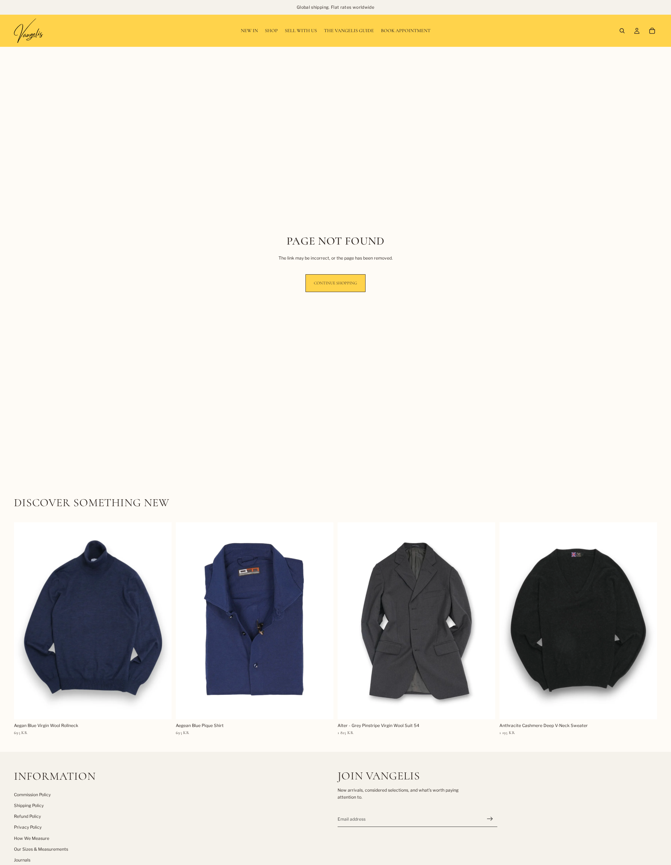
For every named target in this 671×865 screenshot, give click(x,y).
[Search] (622, 30)
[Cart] (652, 30)
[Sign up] (490, 819)
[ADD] (160, 708)
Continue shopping (335, 283)
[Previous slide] (24, 620)
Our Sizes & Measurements (41, 849)
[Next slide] (161, 620)
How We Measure (31, 838)
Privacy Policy (28, 827)
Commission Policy (32, 794)
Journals (22, 860)
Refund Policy (27, 816)
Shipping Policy (29, 805)
